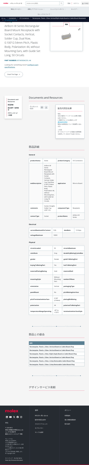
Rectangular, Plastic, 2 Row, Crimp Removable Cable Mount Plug (52, 361)
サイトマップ (9, 458)
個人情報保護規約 (70, 420)
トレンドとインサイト (57, 9)
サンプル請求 (39, 432)
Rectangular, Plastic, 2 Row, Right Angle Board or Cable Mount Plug (53, 354)
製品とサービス (16, 9)
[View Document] (42, 107)
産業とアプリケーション (35, 9)
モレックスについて (44, 14)
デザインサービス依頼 (13, 114)
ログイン (76, 3)
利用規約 (67, 416)
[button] (79, 29)
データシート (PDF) (34, 107)
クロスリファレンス (41, 424)
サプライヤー (39, 428)
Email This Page (12, 74)
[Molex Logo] (12, 3)
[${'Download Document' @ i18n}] (46, 107)
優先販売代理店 (62, 122)
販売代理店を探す (40, 420)
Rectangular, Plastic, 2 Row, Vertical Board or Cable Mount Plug (52, 347)
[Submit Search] (61, 3)
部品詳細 (10, 105)
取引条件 (67, 424)
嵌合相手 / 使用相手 (13, 109)
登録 (69, 3)
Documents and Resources (13, 101)
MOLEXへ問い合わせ (41, 416)
